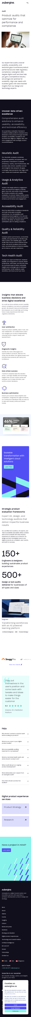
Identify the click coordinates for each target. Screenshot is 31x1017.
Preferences (15, 1011)
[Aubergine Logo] (7, 3)
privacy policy (11, 993)
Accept (15, 1005)
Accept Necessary (15, 1008)
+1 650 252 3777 (6, 968)
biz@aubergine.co (15, 968)
